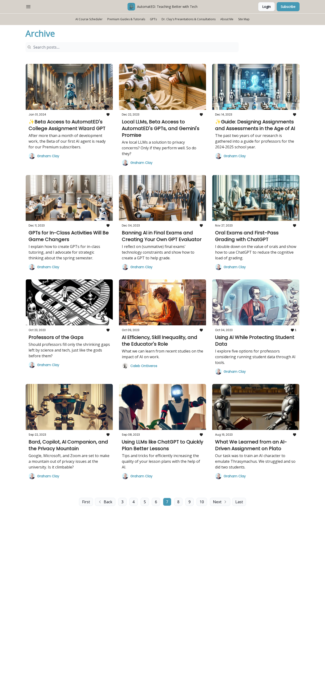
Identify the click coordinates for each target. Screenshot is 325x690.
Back (108, 501)
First (86, 501)
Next (217, 501)
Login (266, 6)
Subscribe (288, 6)
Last (239, 501)
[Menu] (28, 6)
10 (202, 501)
